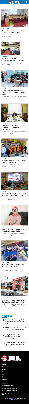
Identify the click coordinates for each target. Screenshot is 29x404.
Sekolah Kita (5, 28)
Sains (3, 376)
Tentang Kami (5, 383)
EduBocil (4, 364)
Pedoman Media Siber (7, 385)
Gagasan (4, 56)
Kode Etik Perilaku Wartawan (9, 388)
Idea (3, 374)
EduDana (4, 379)
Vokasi (4, 369)
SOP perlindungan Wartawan (9, 390)
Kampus (4, 88)
